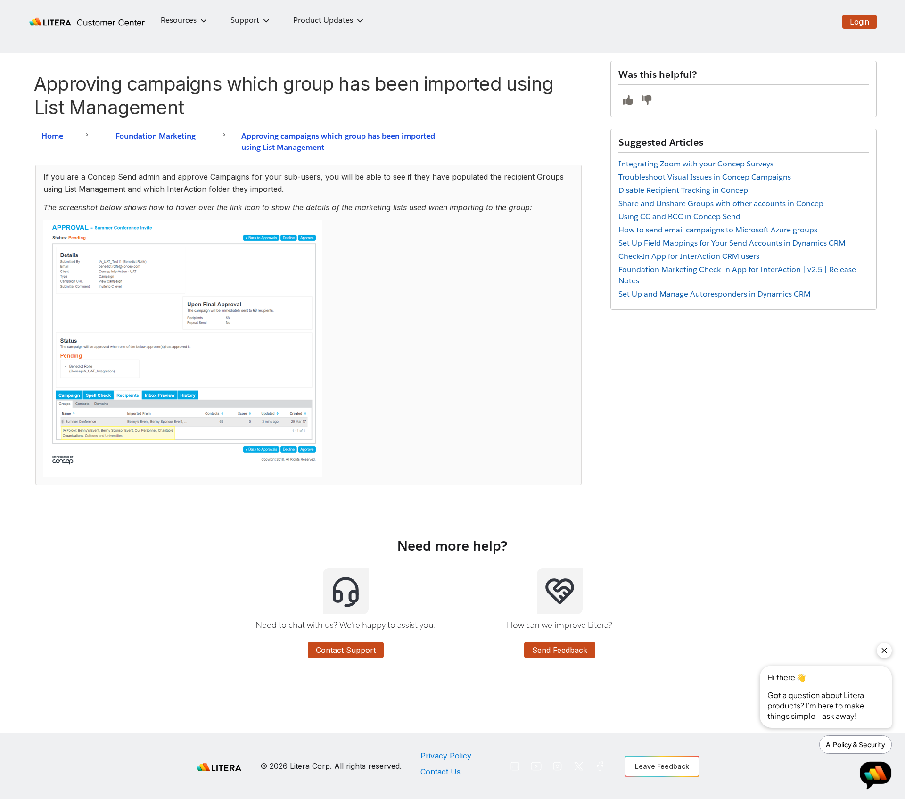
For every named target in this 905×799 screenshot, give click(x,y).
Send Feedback (559, 650)
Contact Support (346, 650)
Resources (179, 20)
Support (244, 20)
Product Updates (323, 20)
